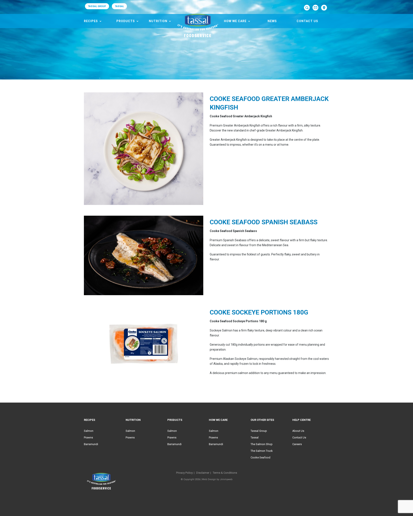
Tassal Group (259, 430)
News (272, 21)
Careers (297, 444)
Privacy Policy (184, 472)
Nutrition (158, 21)
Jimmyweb (226, 479)
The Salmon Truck (262, 450)
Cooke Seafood (260, 457)
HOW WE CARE (235, 21)
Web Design (209, 479)
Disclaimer (202, 472)
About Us (298, 430)
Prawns (88, 437)
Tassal (255, 437)
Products (125, 21)
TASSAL (119, 6)
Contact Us (307, 21)
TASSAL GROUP (97, 6)
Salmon (88, 430)
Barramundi (91, 444)
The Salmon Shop (262, 444)
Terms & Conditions (225, 472)
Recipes (91, 21)
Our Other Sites (262, 419)
